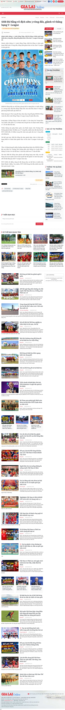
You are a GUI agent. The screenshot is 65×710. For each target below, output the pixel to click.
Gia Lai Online (10, 694)
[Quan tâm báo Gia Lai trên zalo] (51, 1)
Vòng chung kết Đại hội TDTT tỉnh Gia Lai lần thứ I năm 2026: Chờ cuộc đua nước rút (31, 306)
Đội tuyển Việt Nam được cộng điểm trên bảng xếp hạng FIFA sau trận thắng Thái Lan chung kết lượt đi (31, 613)
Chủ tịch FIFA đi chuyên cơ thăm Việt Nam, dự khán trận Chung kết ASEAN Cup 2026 (36, 588)
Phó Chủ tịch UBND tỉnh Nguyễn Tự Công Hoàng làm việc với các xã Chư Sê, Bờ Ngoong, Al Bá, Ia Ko (54, 90)
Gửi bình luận (39, 223)
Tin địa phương (53, 70)
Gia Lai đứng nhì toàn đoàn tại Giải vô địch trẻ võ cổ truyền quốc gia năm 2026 (31, 482)
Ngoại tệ (47, 142)
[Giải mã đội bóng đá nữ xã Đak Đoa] (48, 33)
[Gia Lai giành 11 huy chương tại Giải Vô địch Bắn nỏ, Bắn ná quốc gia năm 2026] (10, 549)
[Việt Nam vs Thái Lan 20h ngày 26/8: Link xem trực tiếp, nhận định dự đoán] (10, 565)
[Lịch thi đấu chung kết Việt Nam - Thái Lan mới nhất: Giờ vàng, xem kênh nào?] (10, 662)
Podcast (22, 1)
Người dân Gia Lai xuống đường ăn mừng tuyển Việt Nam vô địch (31, 467)
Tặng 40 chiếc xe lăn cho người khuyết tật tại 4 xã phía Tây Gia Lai (54, 80)
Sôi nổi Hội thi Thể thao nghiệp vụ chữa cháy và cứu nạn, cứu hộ (31, 323)
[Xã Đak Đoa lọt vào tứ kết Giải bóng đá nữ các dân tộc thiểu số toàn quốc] (10, 600)
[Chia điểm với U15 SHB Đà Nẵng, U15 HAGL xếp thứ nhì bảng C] (7, 174)
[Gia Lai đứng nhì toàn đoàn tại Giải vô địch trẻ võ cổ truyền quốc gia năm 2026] (10, 485)
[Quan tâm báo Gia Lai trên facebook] (49, 1)
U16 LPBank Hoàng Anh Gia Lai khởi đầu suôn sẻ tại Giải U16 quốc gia (8, 247)
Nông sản (48, 131)
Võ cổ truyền (52, 17)
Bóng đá (37, 17)
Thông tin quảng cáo (54, 168)
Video (4, 1)
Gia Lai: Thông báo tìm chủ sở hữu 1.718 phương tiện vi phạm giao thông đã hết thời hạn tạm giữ (54, 185)
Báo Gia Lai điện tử (32, 7)
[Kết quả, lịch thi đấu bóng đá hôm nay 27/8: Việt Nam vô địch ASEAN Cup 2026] (10, 455)
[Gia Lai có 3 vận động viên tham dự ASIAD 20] (36, 419)
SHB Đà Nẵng (7, 188)
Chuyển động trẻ (23, 632)
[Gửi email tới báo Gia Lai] (56, 1)
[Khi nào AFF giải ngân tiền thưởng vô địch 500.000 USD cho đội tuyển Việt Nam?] (24, 256)
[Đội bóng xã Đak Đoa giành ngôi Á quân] (48, 47)
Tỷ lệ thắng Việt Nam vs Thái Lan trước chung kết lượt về (30, 530)
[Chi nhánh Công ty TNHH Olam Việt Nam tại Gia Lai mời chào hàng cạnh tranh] (49, 195)
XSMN (61, 278)
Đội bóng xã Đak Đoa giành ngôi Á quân (57, 47)
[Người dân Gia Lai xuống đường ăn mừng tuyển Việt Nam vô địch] (10, 471)
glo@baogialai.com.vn (8, 700)
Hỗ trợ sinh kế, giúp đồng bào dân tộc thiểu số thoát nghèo (58, 100)
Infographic (46, 1)
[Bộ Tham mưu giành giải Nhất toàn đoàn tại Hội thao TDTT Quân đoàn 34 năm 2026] (10, 405)
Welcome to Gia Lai (30, 1)
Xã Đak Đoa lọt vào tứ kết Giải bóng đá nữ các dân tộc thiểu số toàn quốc (31, 596)
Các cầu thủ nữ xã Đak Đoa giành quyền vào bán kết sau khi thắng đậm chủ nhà (31, 436)
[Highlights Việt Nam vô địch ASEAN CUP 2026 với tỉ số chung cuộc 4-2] (10, 502)
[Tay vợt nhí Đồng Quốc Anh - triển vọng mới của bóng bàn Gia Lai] (10, 633)
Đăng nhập (60, 1)
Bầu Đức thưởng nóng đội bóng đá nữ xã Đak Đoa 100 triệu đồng (58, 54)
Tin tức (47, 17)
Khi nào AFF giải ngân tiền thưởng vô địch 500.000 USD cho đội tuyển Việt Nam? (24, 265)
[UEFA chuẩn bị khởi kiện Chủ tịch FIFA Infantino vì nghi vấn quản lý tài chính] (10, 387)
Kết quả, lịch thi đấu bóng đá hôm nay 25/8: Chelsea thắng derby (30, 644)
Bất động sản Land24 (55, 278)
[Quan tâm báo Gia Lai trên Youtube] (54, 1)
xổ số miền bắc (48, 278)
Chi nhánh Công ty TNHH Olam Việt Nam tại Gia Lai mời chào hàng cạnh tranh (54, 196)
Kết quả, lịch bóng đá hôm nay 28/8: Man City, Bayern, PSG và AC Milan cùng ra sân (7, 427)
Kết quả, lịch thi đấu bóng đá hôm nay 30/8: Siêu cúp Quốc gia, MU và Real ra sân (56, 264)
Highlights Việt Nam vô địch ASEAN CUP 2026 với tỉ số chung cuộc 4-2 (31, 498)
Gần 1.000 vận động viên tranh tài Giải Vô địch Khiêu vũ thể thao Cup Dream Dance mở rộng (39, 247)
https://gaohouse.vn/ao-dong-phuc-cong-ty (54, 280)
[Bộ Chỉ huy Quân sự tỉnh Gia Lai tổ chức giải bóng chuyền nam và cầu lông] (40, 256)
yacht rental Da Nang (50, 274)
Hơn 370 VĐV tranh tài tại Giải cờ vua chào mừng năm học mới (24, 247)
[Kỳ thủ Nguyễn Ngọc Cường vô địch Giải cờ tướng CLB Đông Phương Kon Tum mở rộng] (8, 256)
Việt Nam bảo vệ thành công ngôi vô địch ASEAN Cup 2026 (31, 514)
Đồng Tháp (28, 188)
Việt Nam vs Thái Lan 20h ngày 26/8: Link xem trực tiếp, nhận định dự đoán (31, 563)
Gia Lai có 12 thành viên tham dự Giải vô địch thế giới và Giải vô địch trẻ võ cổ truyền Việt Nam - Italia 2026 (54, 62)
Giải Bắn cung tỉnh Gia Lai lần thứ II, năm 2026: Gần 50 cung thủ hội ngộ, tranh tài (21, 588)
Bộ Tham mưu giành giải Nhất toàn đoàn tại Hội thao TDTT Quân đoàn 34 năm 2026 (31, 402)
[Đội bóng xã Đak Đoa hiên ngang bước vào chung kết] (48, 40)
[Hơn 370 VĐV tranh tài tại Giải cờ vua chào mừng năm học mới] (24, 239)
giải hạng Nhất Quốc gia (7, 190)
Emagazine (39, 1)
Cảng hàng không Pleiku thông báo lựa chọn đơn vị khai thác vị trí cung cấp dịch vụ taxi (54, 206)
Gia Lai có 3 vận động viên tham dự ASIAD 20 (36, 427)
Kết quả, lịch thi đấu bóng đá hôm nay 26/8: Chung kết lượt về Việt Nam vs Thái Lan (7, 588)
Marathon (42, 17)
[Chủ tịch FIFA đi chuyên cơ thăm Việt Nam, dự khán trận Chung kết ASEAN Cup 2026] (36, 581)
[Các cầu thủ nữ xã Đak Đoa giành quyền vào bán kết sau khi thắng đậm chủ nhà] (10, 439)
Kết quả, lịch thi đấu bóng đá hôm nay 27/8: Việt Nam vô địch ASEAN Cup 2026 (31, 452)
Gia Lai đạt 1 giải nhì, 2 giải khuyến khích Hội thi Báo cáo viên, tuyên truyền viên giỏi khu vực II (54, 119)
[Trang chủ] (2, 13)
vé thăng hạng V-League (18, 188)
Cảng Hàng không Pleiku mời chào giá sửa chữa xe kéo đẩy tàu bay (54, 175)
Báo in (15, 1)
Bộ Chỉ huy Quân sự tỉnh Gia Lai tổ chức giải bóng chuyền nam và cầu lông (39, 264)
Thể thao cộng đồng (60, 17)
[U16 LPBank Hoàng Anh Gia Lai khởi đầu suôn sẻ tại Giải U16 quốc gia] (8, 239)
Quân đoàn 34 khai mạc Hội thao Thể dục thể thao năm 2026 (31, 675)
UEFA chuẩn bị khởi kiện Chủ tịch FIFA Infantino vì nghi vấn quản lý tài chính (30, 384)
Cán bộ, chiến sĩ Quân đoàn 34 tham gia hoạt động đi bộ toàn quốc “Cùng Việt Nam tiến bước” (56, 247)
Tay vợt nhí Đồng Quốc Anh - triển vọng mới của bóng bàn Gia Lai (31, 629)
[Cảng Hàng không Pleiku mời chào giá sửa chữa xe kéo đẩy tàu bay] (49, 173)
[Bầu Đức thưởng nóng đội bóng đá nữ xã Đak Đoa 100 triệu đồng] (48, 53)
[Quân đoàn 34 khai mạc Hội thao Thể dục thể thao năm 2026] (10, 679)
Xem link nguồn (39, 180)
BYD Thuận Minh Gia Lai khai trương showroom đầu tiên (54, 216)
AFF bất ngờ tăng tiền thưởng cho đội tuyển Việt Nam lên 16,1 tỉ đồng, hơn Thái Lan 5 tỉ (31, 291)
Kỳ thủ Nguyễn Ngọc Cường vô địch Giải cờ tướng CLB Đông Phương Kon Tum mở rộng (8, 265)
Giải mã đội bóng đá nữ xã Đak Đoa (58, 32)
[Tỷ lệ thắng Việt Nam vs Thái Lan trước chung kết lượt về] (10, 534)
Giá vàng (47, 152)
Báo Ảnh (10, 1)
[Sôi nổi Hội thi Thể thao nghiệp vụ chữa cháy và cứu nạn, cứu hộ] (10, 327)
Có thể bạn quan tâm (11, 232)
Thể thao (3, 17)
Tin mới (59, 28)
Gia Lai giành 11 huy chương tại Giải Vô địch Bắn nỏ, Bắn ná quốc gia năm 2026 (31, 546)
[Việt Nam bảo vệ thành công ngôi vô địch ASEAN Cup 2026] (10, 518)
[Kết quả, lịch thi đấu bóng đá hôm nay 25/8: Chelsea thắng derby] (10, 647)
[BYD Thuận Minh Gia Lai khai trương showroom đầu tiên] (49, 215)
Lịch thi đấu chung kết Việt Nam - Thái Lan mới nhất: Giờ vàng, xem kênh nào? (30, 659)
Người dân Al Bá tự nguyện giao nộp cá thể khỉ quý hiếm (58, 109)
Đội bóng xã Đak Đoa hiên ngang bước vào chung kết (58, 40)
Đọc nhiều (49, 28)
